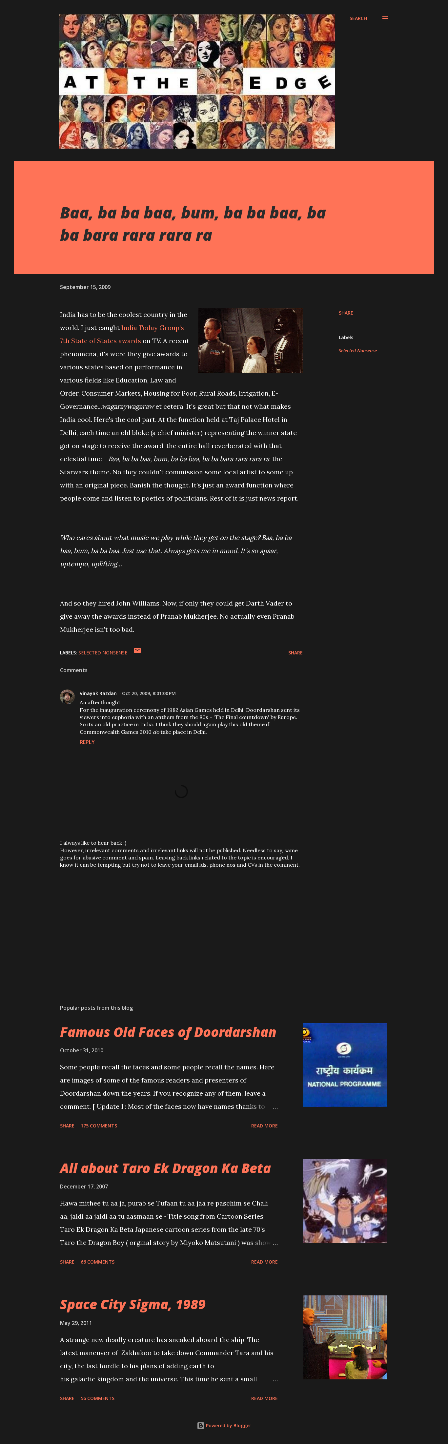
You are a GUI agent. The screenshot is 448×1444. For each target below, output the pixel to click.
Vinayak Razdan (98, 693)
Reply (87, 742)
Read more (264, 1126)
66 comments (97, 1262)
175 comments (99, 1126)
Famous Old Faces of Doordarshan (168, 1032)
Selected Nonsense (358, 350)
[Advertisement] (171, 922)
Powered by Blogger (228, 1425)
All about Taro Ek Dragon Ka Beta (165, 1168)
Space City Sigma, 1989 (133, 1304)
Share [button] (346, 313)
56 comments (97, 1398)
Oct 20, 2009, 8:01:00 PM (149, 693)
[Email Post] (137, 653)
